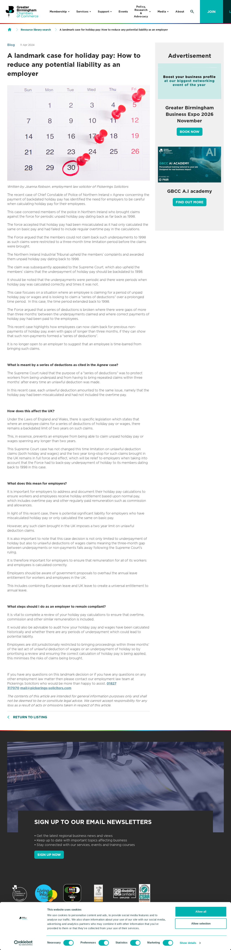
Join (211, 12)
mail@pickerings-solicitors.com (45, 688)
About (179, 11)
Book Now (189, 132)
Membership (58, 11)
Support (103, 11)
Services (82, 11)
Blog (11, 45)
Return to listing (30, 717)
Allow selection (201, 923)
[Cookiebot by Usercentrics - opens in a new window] (23, 943)
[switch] (104, 943)
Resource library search (36, 29)
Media (162, 11)
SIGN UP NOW (49, 855)
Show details (188, 942)
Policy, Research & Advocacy (141, 11)
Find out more (189, 202)
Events (123, 11)
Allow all (200, 911)
